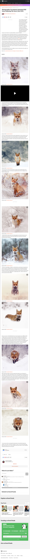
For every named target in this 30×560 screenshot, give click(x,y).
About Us (12, 555)
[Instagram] (2, 553)
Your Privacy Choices (3, 555)
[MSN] (9, 553)
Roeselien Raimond (12, 13)
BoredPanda (4, 1)
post (19, 38)
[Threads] (8, 553)
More (20, 3)
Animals (3, 7)
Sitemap (21, 555)
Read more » (15, 463)
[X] (5, 553)
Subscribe (24, 536)
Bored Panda (4, 551)
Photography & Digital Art (8, 7)
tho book (6, 484)
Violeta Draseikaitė (6, 13)
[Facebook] (1, 553)
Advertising (8, 555)
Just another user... (5, 481)
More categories (6, 533)
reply (6, 477)
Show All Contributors (15, 466)
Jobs (15, 555)
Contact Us (18, 555)
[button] (26, 503)
